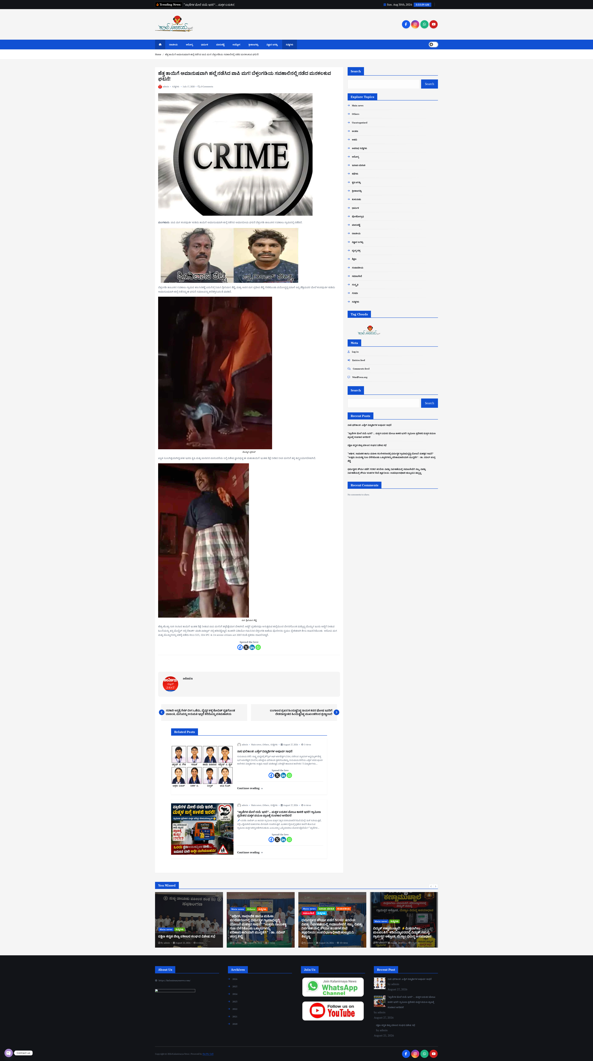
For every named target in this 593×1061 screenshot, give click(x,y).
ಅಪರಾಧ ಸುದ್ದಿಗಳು (359, 148)
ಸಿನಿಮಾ (355, 293)
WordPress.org (359, 377)
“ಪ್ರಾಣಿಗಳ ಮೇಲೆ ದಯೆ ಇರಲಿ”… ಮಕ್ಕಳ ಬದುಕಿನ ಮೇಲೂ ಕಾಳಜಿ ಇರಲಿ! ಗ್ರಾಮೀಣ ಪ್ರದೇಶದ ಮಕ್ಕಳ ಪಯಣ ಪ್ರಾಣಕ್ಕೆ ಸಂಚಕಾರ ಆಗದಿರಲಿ (411, 1002)
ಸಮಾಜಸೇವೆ (357, 275)
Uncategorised (359, 122)
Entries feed (358, 360)
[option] (189, 920)
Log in (355, 351)
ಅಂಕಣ (355, 131)
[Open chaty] (8, 1053)
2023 (234, 1001)
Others (266, 744)
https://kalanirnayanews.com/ (174, 980)
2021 (234, 1016)
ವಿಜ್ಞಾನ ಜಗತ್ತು (272, 44)
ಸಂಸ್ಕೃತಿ (355, 284)
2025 (234, 986)
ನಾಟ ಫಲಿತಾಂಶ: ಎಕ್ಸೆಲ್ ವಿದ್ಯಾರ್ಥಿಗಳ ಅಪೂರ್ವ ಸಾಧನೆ (370, 425)
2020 (234, 1023)
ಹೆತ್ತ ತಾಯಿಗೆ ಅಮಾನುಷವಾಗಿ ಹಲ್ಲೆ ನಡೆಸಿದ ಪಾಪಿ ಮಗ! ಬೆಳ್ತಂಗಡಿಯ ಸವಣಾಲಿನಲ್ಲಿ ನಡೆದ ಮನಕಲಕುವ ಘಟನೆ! (212, 54)
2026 (234, 979)
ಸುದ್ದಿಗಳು (289, 44)
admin (166, 86)
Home (158, 54)
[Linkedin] (252, 647)
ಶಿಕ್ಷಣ (354, 258)
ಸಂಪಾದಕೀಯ (358, 267)
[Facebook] (240, 647)
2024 (234, 993)
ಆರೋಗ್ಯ (189, 44)
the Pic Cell (208, 1053)
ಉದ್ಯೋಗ (236, 44)
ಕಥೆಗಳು (355, 173)
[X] (246, 647)
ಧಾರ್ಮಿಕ (204, 44)
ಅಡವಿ (354, 139)
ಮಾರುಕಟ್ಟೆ (220, 44)
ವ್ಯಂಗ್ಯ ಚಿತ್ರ (356, 250)
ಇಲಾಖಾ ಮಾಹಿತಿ (358, 165)
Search (356, 71)
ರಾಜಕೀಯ (173, 44)
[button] (431, 886)
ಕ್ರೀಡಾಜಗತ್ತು (253, 44)
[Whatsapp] (258, 647)
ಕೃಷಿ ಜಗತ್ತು (356, 182)
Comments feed (361, 368)
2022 (234, 1008)
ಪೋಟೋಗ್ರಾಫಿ (358, 216)
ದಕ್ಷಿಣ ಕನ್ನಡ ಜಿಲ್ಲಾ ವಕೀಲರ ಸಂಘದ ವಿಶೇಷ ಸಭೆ (367, 445)
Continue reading (248, 788)
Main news (256, 744)
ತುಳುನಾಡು (356, 199)
